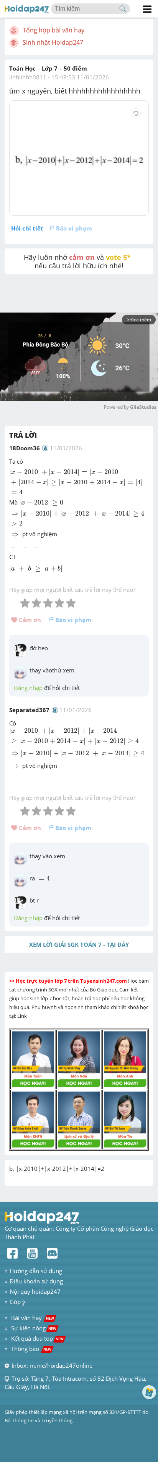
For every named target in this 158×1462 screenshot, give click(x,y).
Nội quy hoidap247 (35, 1291)
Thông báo (31, 1348)
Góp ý (17, 1302)
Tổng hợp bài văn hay (53, 30)
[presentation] (79, 482)
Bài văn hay (32, 1318)
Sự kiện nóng (33, 1328)
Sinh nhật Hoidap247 (53, 42)
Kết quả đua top (37, 1338)
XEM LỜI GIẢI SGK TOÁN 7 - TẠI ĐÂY (79, 944)
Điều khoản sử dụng (36, 1281)
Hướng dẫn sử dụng (36, 1271)
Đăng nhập (28, 688)
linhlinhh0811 (27, 77)
